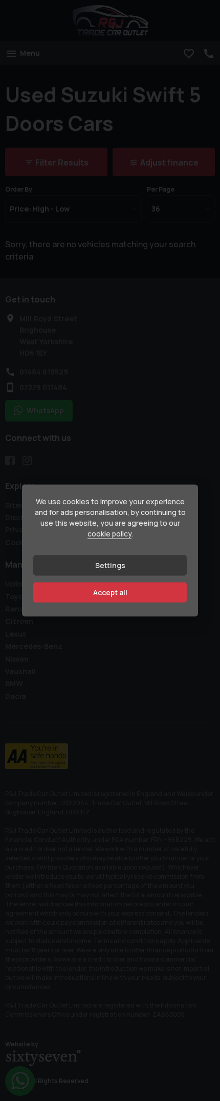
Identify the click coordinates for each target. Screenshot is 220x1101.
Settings (110, 565)
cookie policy (109, 533)
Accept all (110, 592)
